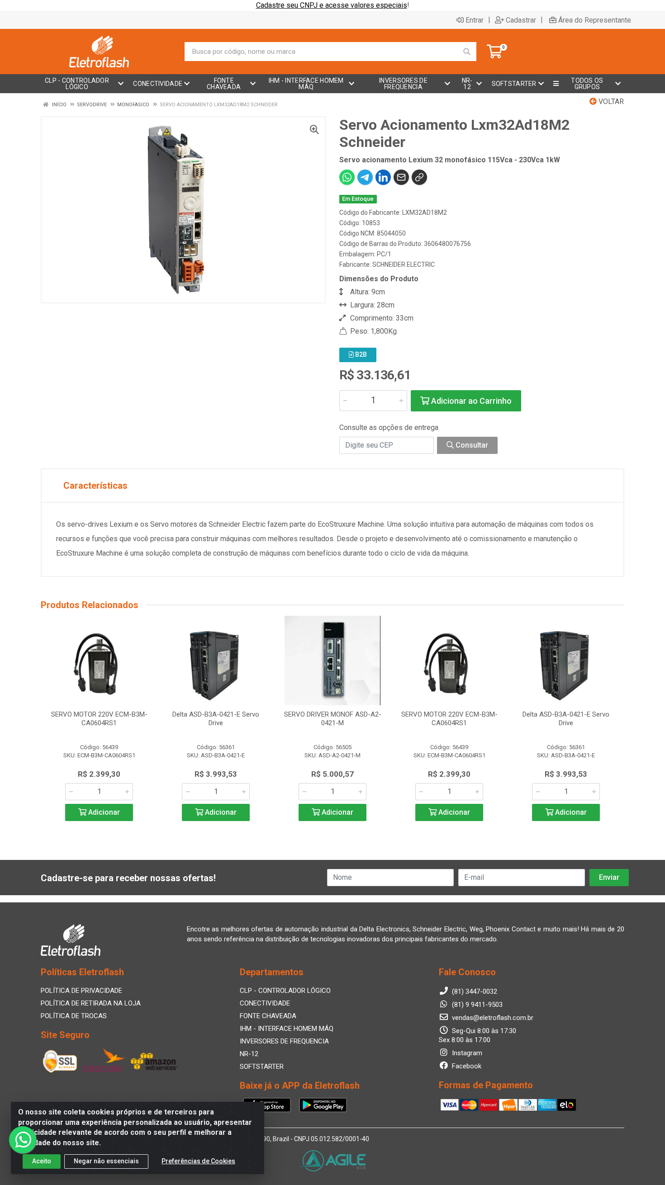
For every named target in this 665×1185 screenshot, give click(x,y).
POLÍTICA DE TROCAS (74, 1016)
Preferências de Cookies (198, 1161)
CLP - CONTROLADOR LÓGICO (285, 991)
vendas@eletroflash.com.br (491, 1018)
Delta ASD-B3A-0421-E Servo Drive (215, 718)
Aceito (41, 1161)
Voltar (610, 101)
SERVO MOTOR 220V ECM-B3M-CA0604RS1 (99, 718)
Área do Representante (594, 20)
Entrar (475, 20)
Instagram (466, 1053)
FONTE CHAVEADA (268, 1016)
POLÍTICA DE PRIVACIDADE (81, 991)
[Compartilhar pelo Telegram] (365, 177)
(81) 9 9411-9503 (476, 1005)
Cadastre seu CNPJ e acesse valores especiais (331, 5)
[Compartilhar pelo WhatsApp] (347, 177)
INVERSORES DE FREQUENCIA (284, 1041)
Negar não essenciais (106, 1161)
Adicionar (103, 812)
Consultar (471, 445)
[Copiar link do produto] (419, 177)
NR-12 (249, 1054)
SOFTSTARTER (262, 1066)
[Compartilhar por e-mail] (401, 177)
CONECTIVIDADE (265, 1003)
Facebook (465, 1066)
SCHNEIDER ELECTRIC (403, 264)
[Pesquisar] (466, 51)
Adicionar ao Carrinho (470, 401)
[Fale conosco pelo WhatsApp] (22, 1139)
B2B (360, 354)
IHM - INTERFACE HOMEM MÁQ (286, 1028)
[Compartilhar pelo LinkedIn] (383, 177)
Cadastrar (521, 20)
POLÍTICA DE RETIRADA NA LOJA (91, 1003)
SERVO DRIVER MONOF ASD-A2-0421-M (332, 718)
